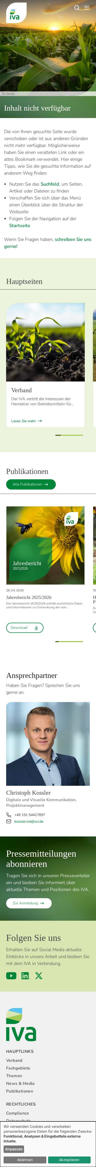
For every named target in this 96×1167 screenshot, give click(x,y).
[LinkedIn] (26, 975)
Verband (14, 1060)
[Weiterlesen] (45, 342)
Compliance (17, 1113)
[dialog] (48, 1144)
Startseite (19, 225)
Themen (14, 1076)
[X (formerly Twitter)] (38, 975)
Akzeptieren (69, 1160)
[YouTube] (11, 975)
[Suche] (76, 8)
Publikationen (19, 1091)
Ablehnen (25, 1160)
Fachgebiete (18, 1068)
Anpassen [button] (14, 1149)
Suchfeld (50, 184)
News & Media (20, 1083)
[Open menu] (87, 8)
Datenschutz (18, 1121)
